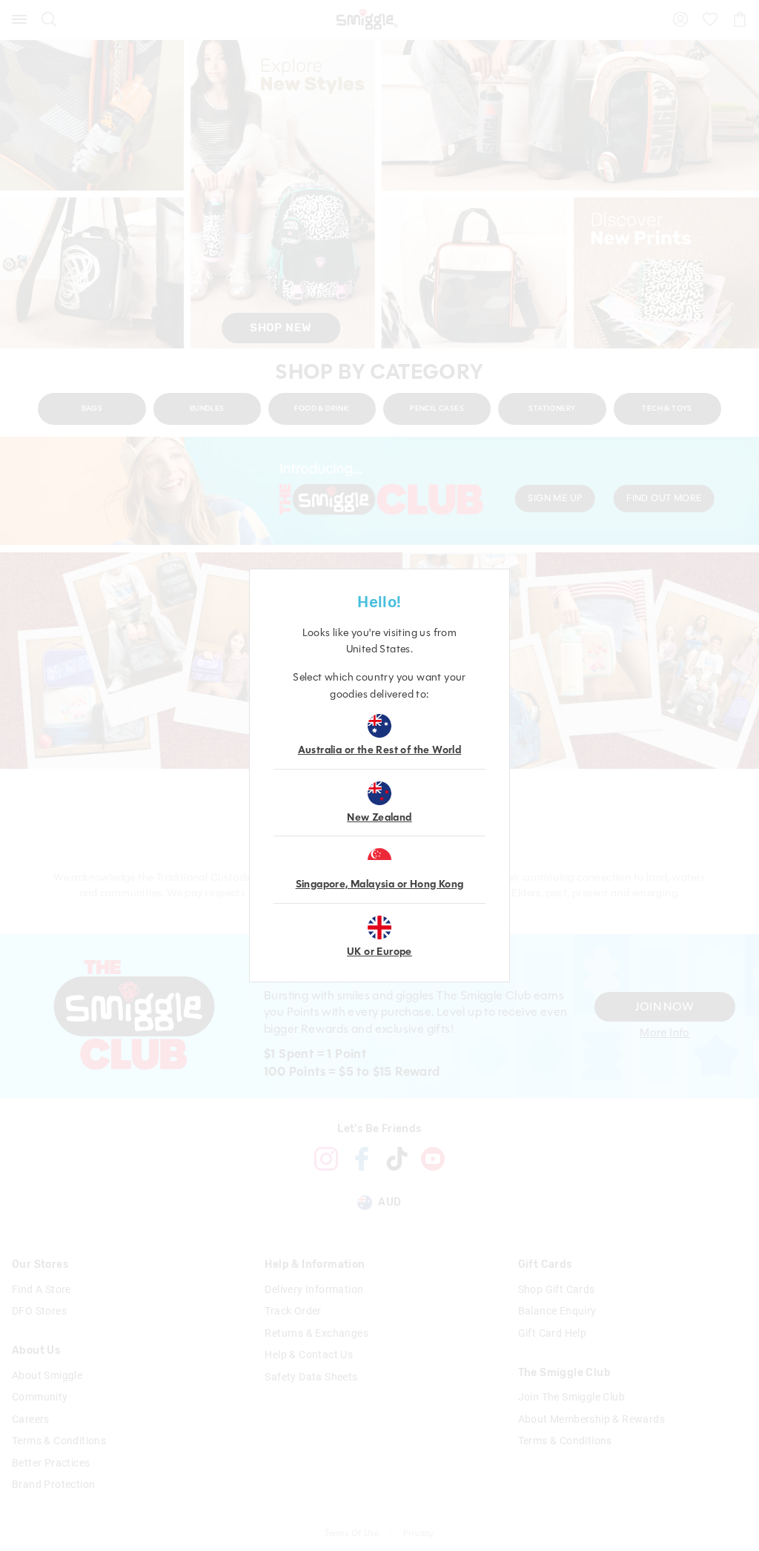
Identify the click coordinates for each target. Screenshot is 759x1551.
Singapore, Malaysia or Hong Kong (380, 884)
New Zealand (379, 817)
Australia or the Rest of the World (380, 750)
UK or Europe (379, 951)
